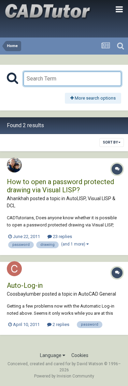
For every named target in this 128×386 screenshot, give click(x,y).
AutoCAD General (97, 294)
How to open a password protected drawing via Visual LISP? (60, 186)
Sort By (110, 142)
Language (51, 355)
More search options (95, 98)
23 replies (62, 236)
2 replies (60, 324)
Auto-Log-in (25, 285)
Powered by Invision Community (64, 376)
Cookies (79, 355)
